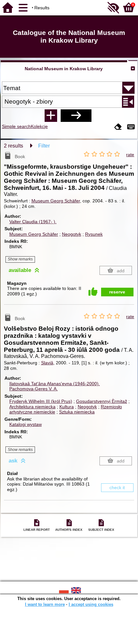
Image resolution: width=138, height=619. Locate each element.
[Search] (76, 115)
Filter (44, 145)
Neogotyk (71, 234)
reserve (117, 291)
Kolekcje (39, 126)
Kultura (66, 406)
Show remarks (20, 259)
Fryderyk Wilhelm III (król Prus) (40, 401)
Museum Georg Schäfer (55, 200)
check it (117, 487)
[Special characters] (131, 127)
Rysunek (94, 234)
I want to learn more (45, 604)
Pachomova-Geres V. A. (33, 388)
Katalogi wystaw (25, 424)
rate (130, 154)
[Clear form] (118, 127)
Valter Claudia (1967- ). (32, 221)
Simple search (16, 126)
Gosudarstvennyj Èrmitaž (101, 401)
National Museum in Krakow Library (64, 68)
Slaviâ (47, 362)
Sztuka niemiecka (77, 411)
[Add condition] (51, 115)
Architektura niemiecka (32, 406)
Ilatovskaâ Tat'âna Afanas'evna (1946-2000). (54, 383)
